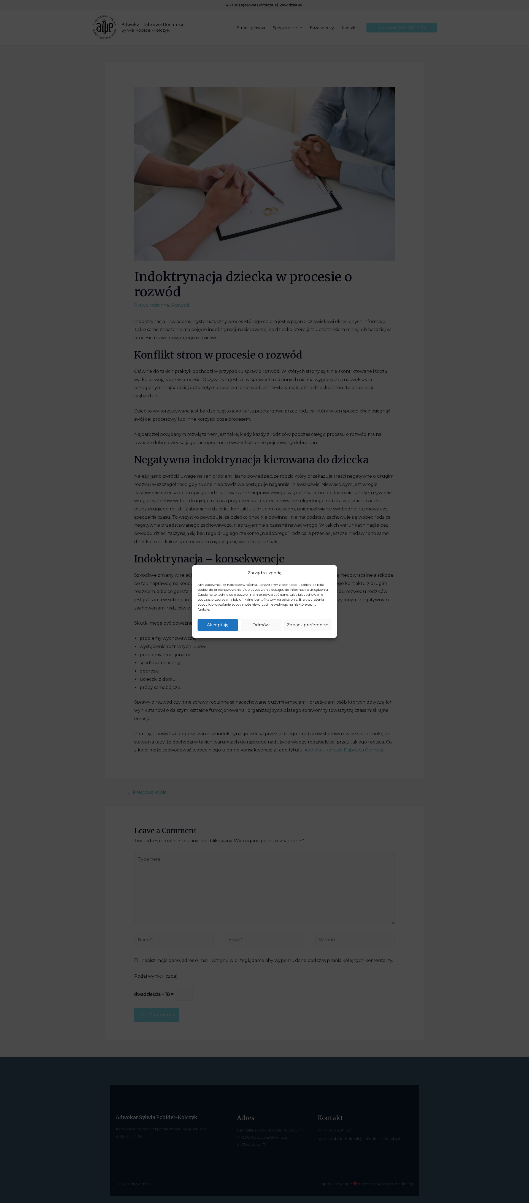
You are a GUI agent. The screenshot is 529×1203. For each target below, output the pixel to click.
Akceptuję (217, 624)
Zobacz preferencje (307, 624)
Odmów (260, 624)
